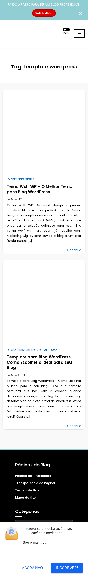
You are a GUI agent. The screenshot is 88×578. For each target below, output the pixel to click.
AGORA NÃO (32, 568)
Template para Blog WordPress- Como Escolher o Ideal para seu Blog (40, 362)
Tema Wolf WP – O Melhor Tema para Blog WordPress (39, 189)
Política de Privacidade (33, 476)
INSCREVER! (67, 568)
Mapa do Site (25, 497)
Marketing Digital (22, 179)
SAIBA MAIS (43, 13)
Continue (74, 250)
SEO (54, 350)
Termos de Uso (27, 490)
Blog (12, 350)
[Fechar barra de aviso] (80, 13)
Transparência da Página (35, 483)
